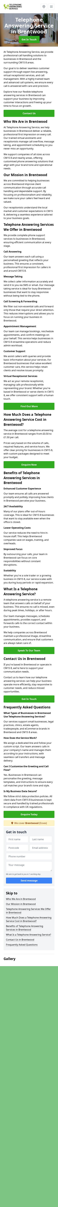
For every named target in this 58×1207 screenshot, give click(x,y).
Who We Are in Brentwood (21, 899)
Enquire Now (29, 464)
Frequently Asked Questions (22, 944)
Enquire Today (29, 814)
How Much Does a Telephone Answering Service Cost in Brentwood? (28, 919)
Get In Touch (29, 39)
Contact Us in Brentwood (20, 939)
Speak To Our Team (29, 650)
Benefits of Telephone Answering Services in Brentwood (24, 927)
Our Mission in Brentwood (21, 904)
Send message (29, 880)
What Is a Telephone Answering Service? (28, 934)
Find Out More (29, 406)
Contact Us (29, 113)
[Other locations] (44, 7)
